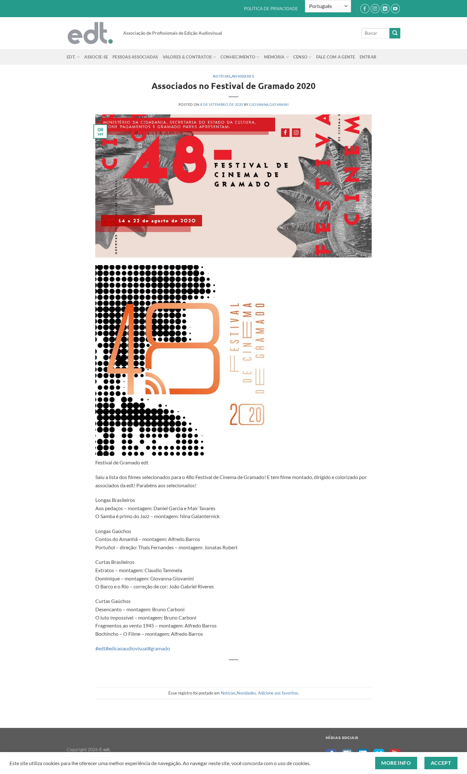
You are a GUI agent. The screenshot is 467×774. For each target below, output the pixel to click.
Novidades (243, 76)
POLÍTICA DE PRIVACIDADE (271, 8)
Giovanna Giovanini (268, 104)
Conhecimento (237, 56)
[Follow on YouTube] (395, 8)
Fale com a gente (335, 56)
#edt (100, 648)
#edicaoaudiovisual (126, 648)
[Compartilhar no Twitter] (239, 670)
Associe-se (96, 56)
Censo (300, 56)
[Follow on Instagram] (375, 8)
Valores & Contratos (187, 56)
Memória (274, 56)
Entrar (368, 56)
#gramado (159, 648)
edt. (71, 56)
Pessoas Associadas (135, 56)
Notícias (221, 76)
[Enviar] (394, 33)
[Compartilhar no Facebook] (228, 670)
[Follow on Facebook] (364, 8)
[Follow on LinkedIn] (385, 8)
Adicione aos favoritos (278, 692)
